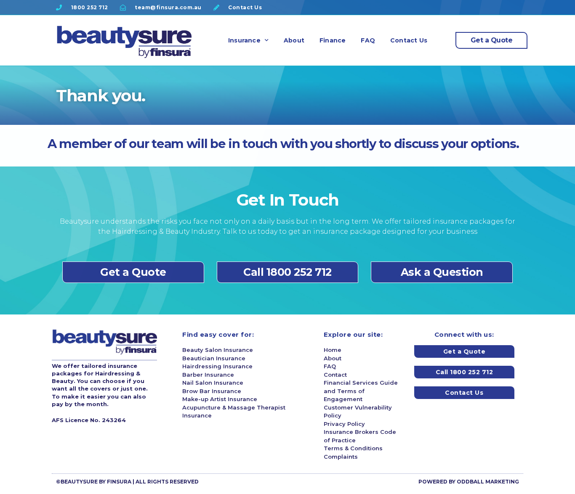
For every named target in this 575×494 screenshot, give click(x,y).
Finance (332, 40)
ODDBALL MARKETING (488, 481)
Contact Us (408, 40)
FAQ (368, 40)
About (294, 40)
